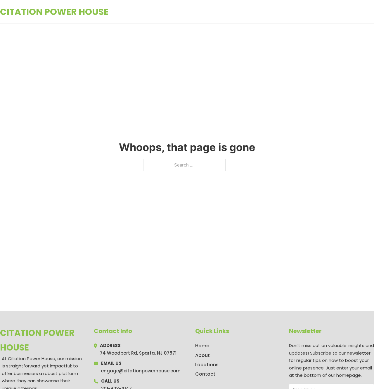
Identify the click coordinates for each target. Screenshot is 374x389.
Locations (332, 12)
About (202, 355)
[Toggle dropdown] (372, 12)
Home (306, 12)
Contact (205, 374)
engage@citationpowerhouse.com (141, 371)
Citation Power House (54, 12)
